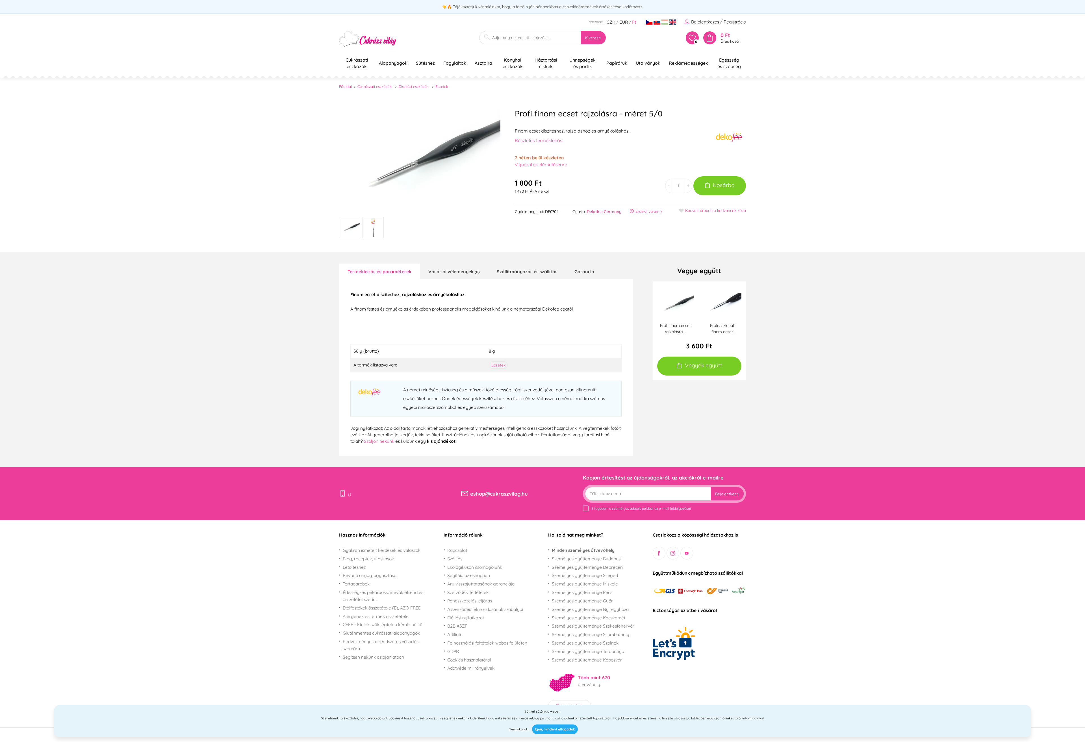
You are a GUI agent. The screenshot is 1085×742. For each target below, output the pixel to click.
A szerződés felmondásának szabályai (485, 609)
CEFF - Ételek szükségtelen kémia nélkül (383, 624)
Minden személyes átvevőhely (583, 550)
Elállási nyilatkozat (465, 617)
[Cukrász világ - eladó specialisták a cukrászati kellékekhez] (367, 39)
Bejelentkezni (727, 493)
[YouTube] (686, 553)
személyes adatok (626, 508)
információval (753, 718)
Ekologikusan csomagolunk (474, 567)
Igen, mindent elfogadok (555, 729)
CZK (611, 22)
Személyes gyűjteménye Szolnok (585, 643)
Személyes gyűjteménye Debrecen (587, 567)
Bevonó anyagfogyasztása (369, 575)
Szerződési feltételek (468, 592)
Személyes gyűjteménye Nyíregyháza (590, 609)
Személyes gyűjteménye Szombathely (590, 634)
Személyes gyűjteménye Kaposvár (587, 660)
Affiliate (455, 634)
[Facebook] (659, 553)
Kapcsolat (457, 550)
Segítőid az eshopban (468, 575)
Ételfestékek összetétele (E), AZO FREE (382, 608)
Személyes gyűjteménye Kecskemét (588, 617)
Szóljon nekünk (379, 441)
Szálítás (454, 558)
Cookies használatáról (469, 660)
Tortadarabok (356, 584)
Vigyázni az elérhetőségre (541, 164)
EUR (623, 22)
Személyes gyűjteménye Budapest (587, 558)
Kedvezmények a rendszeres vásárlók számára (381, 645)
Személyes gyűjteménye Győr (582, 601)
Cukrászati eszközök (374, 86)
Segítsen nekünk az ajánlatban (373, 657)
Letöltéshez (354, 567)
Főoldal (345, 86)
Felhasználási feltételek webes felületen (487, 643)
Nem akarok (518, 729)
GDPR (453, 651)
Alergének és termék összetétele (376, 616)
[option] (420, 158)
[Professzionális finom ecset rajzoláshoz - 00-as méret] (723, 303)
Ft (634, 22)
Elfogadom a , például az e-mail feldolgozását (641, 508)
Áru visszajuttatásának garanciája (481, 584)
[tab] (379, 271)
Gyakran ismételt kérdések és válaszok (381, 550)
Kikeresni (593, 37)
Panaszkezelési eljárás (469, 601)
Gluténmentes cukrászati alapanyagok (381, 633)
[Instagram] (673, 553)
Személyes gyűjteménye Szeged (585, 575)
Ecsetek (441, 86)
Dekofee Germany (604, 211)
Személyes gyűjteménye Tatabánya (588, 651)
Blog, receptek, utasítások (368, 558)
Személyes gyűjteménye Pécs (582, 592)
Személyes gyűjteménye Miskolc (585, 584)
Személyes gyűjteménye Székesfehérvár (593, 626)
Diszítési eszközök (414, 86)
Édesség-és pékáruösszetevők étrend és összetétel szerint (383, 595)
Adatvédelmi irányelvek (470, 668)
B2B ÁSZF (457, 626)
